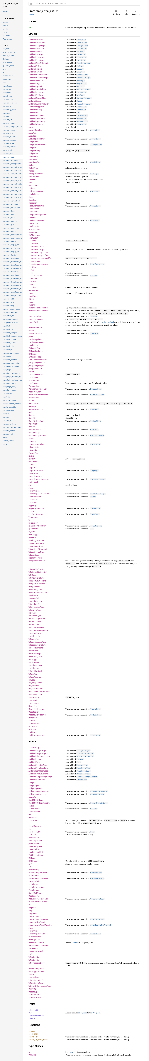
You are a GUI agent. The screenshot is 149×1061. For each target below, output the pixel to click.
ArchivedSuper (35, 101)
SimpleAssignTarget (37, 922)
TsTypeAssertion (35, 677)
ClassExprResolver (36, 206)
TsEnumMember (35, 558)
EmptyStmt (33, 238)
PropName (33, 913)
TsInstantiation (35, 598)
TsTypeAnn (33, 674)
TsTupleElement (35, 665)
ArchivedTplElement (37, 115)
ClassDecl (33, 200)
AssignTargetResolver (37, 794)
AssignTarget (34, 785)
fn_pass (32, 1031)
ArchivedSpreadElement (39, 98)
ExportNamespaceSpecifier (40, 258)
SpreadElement (35, 476)
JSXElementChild (36, 852)
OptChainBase (35, 896)
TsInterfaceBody (35, 601)
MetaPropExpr (35, 392)
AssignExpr (33, 142)
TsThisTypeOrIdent (36, 971)
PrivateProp (34, 453)
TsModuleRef (34, 960)
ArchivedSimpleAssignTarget (40, 777)
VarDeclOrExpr (35, 998)
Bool (30, 182)
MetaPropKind (35, 875)
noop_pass (33, 1034)
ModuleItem (34, 890)
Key (30, 864)
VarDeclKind (34, 995)
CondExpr (33, 217)
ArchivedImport (35, 69)
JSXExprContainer (36, 351)
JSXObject (33, 861)
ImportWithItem (35, 328)
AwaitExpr (33, 159)
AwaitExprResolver (36, 162)
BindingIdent (34, 177)
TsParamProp (34, 639)
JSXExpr (32, 858)
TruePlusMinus (35, 937)
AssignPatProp (35, 150)
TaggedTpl (33, 505)
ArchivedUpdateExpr (37, 121)
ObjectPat (33, 424)
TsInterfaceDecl (35, 604)
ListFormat (33, 383)
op (30, 27)
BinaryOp (32, 797)
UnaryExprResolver (37, 709)
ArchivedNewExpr (36, 80)
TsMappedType (35, 616)
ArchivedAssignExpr (37, 46)
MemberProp (34, 870)
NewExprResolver (36, 409)
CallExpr (32, 188)
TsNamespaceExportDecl (39, 630)
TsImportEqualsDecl (37, 584)
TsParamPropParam (37, 968)
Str (30, 485)
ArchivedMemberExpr (38, 75)
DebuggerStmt (35, 229)
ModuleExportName (37, 887)
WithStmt (32, 729)
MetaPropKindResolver (38, 878)
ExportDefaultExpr (36, 249)
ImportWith (33, 322)
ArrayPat (32, 133)
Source (31, 14)
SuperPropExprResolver (39, 494)
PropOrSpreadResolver (38, 919)
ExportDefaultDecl (36, 247)
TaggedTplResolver (36, 508)
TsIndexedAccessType (38, 592)
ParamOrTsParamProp (38, 902)
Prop (30, 910)
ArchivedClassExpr (36, 57)
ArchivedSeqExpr (36, 95)
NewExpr (32, 406)
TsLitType (32, 613)
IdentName (33, 296)
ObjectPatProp (35, 893)
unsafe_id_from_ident (38, 1040)
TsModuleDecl (34, 624)
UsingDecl (33, 718)
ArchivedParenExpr (37, 92)
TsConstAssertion (36, 546)
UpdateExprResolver (37, 715)
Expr (30, 829)
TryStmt (32, 532)
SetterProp (33, 473)
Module (32, 400)
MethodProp (34, 398)
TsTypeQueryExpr (36, 983)
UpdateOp (33, 992)
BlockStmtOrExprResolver (39, 803)
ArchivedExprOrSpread (38, 63)
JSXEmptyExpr (35, 348)
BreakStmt (33, 185)
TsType (31, 974)
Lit (30, 867)
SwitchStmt (33, 502)
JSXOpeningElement (37, 363)
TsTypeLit (32, 680)
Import (31, 302)
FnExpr (31, 273)
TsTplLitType (34, 662)
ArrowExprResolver (36, 139)
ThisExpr (32, 511)
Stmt (31, 928)
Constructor (33, 223)
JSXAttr (31, 336)
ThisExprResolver (36, 514)
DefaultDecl (33, 817)
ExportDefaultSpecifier (38, 252)
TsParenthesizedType (37, 642)
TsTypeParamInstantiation (40, 691)
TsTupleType (34, 668)
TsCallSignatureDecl (37, 540)
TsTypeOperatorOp (36, 980)
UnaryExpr (33, 706)
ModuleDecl (34, 884)
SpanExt (32, 1019)
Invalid (31, 331)
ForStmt (32, 284)
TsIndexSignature (36, 589)
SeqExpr (32, 467)
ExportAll (32, 241)
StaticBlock (33, 482)
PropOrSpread (35, 916)
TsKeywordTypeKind (37, 951)
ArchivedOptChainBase (38, 771)
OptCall (32, 427)
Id (29, 1052)
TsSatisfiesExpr (35, 654)
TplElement (33, 523)
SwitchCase (33, 500)
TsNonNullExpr (35, 633)
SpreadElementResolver (39, 479)
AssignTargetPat (35, 788)
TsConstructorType (36, 552)
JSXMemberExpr (35, 357)
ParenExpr (33, 441)
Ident (31, 293)
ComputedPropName (37, 214)
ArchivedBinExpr (36, 51)
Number (32, 415)
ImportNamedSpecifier (38, 311)
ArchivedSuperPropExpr (39, 104)
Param (31, 438)
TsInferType (33, 595)
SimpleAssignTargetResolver (40, 925)
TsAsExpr (32, 537)
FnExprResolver (35, 276)
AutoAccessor (34, 156)
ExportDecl (33, 244)
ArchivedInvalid (35, 72)
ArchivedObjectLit (36, 83)
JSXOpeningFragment (37, 366)
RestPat (32, 459)
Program (32, 907)
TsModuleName (35, 957)
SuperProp (33, 931)
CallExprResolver (36, 191)
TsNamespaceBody (36, 963)
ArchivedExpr (34, 762)
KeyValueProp (34, 377)
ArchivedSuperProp (37, 780)
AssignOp (32, 782)
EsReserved (33, 1010)
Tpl (30, 520)
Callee (31, 806)
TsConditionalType (36, 543)
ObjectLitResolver (36, 421)
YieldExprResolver (36, 735)
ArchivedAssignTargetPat (39, 753)
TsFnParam (33, 948)
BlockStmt (33, 180)
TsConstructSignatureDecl (39, 549)
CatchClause (34, 194)
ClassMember (34, 812)
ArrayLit (32, 127)
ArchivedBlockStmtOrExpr (40, 756)
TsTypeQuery (34, 697)
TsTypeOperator (35, 683)
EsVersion (33, 820)
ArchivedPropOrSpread (38, 774)
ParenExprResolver (37, 444)
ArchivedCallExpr (36, 54)
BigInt (31, 165)
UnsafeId (32, 1055)
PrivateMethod (35, 447)
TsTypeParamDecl (36, 689)
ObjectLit (32, 418)
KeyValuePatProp (36, 374)
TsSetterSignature (36, 656)
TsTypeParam (34, 686)
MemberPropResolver (38, 873)
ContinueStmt (34, 226)
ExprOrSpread (35, 261)
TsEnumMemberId (36, 942)
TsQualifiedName (36, 648)
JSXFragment (34, 354)
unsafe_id (33, 1037)
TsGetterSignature (36, 578)
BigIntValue (33, 168)
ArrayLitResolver (35, 130)
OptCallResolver (35, 430)
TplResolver (33, 529)
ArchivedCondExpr (36, 60)
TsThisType (33, 659)
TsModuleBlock (35, 622)
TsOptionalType (35, 636)
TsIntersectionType (36, 607)
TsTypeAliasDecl (35, 671)
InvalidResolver (35, 333)
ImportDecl (33, 305)
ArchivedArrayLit (36, 40)
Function (32, 287)
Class (31, 197)
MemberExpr (34, 386)
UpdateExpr (34, 712)
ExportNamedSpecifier (38, 255)
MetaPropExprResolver (38, 395)
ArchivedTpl (34, 113)
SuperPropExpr (35, 491)
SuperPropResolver (37, 934)
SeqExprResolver (36, 470)
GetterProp (33, 290)
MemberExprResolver (38, 389)
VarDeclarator (34, 723)
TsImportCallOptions (37, 581)
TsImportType (34, 587)
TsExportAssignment (37, 561)
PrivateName (34, 450)
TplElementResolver (37, 526)
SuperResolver (35, 497)
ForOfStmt (33, 281)
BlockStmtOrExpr (36, 800)
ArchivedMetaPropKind (38, 768)
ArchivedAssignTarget (37, 750)
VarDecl (32, 721)
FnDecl (31, 270)
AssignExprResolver (37, 145)
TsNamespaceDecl (36, 627)
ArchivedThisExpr (36, 110)
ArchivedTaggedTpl (36, 107)
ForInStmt (33, 279)
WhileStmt (33, 726)
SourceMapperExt (36, 1016)
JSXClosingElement (36, 339)
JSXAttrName (34, 843)
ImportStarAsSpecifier (38, 319)
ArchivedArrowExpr (37, 43)
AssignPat (33, 147)
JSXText (32, 371)
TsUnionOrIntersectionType (40, 986)
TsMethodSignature (37, 619)
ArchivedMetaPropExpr (38, 78)
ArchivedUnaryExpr (37, 118)
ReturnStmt (33, 462)
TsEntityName (34, 940)
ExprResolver (34, 832)
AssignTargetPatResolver (39, 791)
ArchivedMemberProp (38, 765)
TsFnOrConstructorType (38, 945)
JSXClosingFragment (37, 342)
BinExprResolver (35, 174)
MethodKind (34, 881)
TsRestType (33, 651)
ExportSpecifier (35, 826)
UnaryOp (32, 989)
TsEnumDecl (34, 555)
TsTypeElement (35, 977)
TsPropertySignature (37, 645)
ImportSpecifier (35, 840)
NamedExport (34, 403)
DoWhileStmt (34, 235)
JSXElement (33, 345)
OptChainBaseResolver (38, 899)
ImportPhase (34, 838)
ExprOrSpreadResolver (38, 264)
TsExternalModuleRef (37, 572)
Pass (30, 1013)
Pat (30, 905)
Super (31, 488)
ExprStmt (32, 267)
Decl (30, 814)
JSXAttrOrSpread (35, 846)
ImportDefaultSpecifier (38, 308)
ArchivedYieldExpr (36, 124)
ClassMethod (34, 209)
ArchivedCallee (35, 759)
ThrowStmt (33, 517)
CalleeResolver (35, 809)
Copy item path (57, 11)
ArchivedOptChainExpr (38, 89)
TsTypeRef (33, 700)
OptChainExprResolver (38, 435)
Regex (31, 456)
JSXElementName (36, 855)
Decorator (33, 232)
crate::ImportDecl (106, 322)
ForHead (32, 835)
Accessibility (34, 747)
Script (31, 465)
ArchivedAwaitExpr (36, 48)
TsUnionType (34, 703)
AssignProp (33, 153)
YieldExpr (33, 732)
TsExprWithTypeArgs (37, 569)
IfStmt (31, 299)
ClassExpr (33, 203)
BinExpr (32, 171)
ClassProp (33, 212)
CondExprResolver (36, 220)
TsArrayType (34, 534)
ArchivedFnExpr (35, 66)
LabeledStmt (34, 380)
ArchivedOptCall (35, 86)
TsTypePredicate (35, 694)
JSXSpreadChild (35, 368)
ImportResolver (35, 316)
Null (30, 412)
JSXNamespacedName (38, 360)
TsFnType (32, 575)
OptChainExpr (34, 433)
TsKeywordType (35, 610)
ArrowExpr (33, 136)
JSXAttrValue (34, 849)
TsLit (30, 954)
